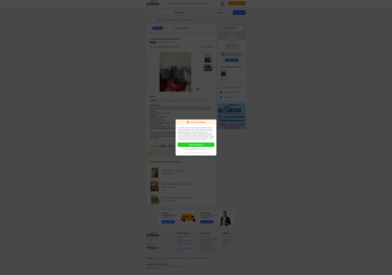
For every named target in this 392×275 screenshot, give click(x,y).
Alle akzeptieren (196, 145)
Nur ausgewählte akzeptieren (196, 149)
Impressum (206, 153)
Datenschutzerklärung (200, 139)
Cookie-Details (186, 153)
